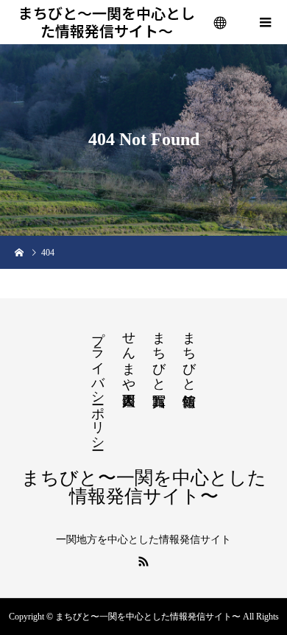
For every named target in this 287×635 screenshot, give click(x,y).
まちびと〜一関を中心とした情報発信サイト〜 (106, 22)
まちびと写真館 (159, 354)
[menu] (221, 22)
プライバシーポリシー (98, 383)
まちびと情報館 (189, 354)
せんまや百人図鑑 (128, 354)
